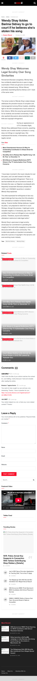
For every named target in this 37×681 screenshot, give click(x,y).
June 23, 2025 (7, 360)
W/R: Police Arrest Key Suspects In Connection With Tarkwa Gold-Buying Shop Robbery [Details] (14, 559)
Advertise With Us (20, 671)
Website (4, 464)
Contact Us (4, 673)
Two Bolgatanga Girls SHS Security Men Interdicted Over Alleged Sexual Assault (20, 581)
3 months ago (22, 385)
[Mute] (30, 508)
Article (7, 17)
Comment (5, 423)
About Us (10, 671)
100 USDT (4, 399)
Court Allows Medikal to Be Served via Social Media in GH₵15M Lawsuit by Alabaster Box (17, 355)
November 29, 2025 (9, 306)
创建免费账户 (5, 374)
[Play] (4, 508)
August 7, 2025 (8, 333)
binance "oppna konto (8, 385)
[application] (18, 500)
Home (3, 17)
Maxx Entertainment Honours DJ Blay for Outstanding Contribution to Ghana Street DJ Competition (18, 149)
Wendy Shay (20, 241)
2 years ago (13, 399)
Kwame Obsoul (7, 35)
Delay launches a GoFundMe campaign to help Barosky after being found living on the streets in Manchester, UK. (22, 640)
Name (3, 447)
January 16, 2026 (8, 280)
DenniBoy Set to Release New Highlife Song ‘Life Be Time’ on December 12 (19, 156)
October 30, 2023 (20, 35)
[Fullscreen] (33, 508)
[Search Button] (34, 480)
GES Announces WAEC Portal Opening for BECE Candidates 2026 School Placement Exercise (21, 590)
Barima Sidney (10, 241)
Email (3, 456)
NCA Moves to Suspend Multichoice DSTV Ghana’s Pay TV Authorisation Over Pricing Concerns (17, 162)
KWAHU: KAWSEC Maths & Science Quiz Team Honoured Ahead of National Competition (21, 600)
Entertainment (14, 17)
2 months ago (15, 374)
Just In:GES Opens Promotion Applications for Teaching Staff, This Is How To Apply (21, 572)
